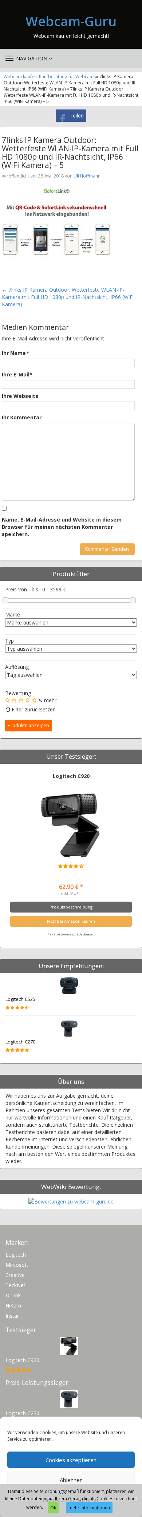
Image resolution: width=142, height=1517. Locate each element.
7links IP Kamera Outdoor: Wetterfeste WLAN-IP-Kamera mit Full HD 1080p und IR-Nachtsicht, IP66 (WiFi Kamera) (68, 297)
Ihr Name (15, 353)
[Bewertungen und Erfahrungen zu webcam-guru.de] (71, 1201)
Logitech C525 (20, 999)
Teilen (77, 115)
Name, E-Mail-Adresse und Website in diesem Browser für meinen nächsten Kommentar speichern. (62, 527)
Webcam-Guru (71, 21)
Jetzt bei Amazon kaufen (71, 921)
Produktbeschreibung (71, 907)
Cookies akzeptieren (71, 1460)
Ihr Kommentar (22, 417)
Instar (12, 1315)
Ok (53, 1508)
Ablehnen (71, 1480)
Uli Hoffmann (87, 176)
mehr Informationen (89, 1508)
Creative (15, 1275)
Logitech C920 (71, 776)
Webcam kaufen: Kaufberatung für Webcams (50, 76)
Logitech (15, 1254)
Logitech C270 (20, 1042)
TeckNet (15, 1285)
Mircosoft (16, 1264)
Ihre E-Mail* (17, 374)
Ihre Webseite (20, 395)
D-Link (13, 1295)
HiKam (13, 1305)
